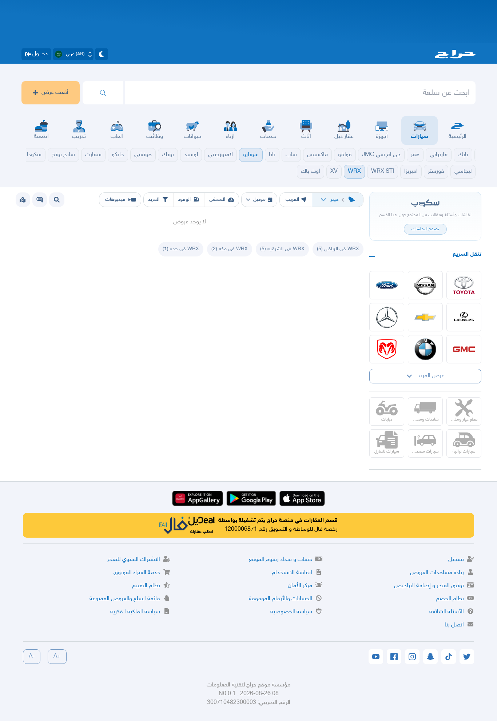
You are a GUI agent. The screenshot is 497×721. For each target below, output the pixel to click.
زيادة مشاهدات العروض (437, 572)
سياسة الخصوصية (291, 612)
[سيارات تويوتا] (463, 285)
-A (32, 656)
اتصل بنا (454, 625)
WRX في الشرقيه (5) (282, 249)
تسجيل (456, 559)
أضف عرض (54, 92)
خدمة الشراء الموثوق (137, 572)
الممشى (217, 199)
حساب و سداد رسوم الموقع (280, 559)
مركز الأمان (300, 585)
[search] (103, 92)
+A (57, 656)
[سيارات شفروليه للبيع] (425, 317)
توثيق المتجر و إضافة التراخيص (429, 585)
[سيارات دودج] (386, 349)
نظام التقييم (146, 585)
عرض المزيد (431, 376)
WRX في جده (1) (181, 249)
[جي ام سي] (463, 349)
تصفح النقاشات (425, 229)
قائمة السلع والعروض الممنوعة (125, 598)
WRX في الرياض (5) (338, 249)
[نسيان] (425, 285)
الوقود (184, 199)
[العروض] (22, 200)
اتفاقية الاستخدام (292, 572)
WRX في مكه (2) (229, 249)
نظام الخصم (450, 598)
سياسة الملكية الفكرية (135, 612)
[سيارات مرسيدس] (386, 317)
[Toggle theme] (101, 54)
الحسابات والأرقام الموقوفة (280, 598)
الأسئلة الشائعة (446, 612)
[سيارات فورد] (386, 285)
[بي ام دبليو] (425, 349)
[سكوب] (39, 199)
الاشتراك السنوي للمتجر (133, 559)
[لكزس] (463, 317)
